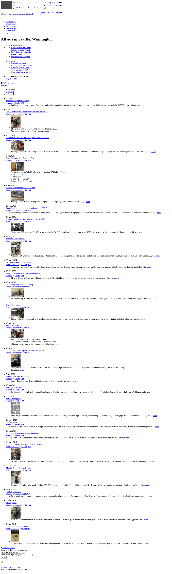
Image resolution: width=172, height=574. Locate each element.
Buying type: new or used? (21, 65)
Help (41, 15)
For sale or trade (12, 114)
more (139, 105)
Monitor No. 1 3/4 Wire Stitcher (18, 468)
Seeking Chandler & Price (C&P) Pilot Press (23, 273)
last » (13, 83)
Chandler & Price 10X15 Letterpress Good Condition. (27, 138)
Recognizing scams (18, 63)
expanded (10, 92)
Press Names (11, 26)
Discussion (10, 31)
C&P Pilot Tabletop (14, 305)
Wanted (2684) (17, 54)
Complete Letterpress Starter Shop (19, 284)
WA (22, 103)
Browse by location (8, 550)
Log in (42, 13)
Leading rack (11, 503)
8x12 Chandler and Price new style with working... (26, 112)
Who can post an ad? (19, 70)
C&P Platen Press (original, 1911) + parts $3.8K (25, 350)
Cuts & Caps (11, 22)
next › (8, 83)
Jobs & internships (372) (20, 57)
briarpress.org (18, 14)
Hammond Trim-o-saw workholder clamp (22, 433)
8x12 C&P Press (12, 325)
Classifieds (10, 24)
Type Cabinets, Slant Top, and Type (20, 158)
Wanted (9, 103)
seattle (24, 287)
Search (8, 33)
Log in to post (11, 79)
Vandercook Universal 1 (15, 239)
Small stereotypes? (13, 398)
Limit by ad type (7, 555)
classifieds (29, 14)
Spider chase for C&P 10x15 (17, 376)
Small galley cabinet (14, 387)
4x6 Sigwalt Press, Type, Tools (18, 262)
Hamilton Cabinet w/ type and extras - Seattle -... (25, 444)
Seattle (17, 103)
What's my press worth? (20, 68)
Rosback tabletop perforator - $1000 (20, 188)
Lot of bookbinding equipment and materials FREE (26, 208)
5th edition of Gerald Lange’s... (18, 526)
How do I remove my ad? (21, 72)
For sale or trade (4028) (20, 50)
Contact (17, 567)
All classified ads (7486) (21, 48)
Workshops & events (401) (21, 52)
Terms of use (6, 567)
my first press (11, 422)
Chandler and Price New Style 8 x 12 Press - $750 (26, 219)
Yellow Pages (11, 28)
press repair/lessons (13, 492)
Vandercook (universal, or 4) (17, 101)
